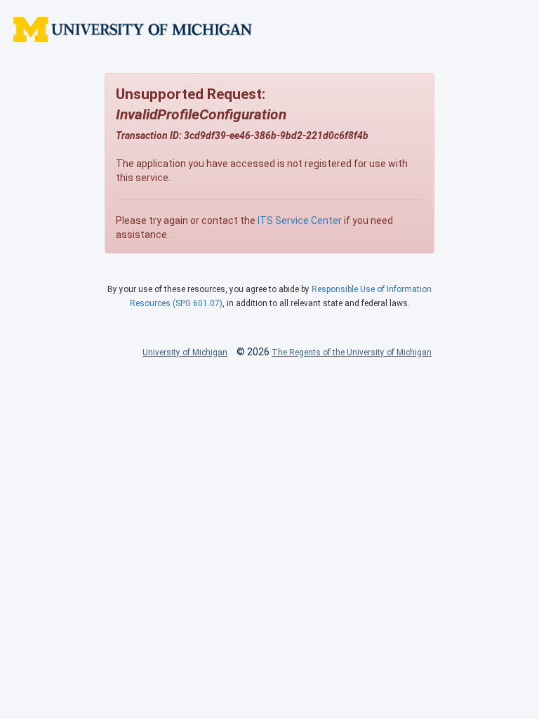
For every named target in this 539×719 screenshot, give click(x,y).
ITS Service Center (300, 220)
